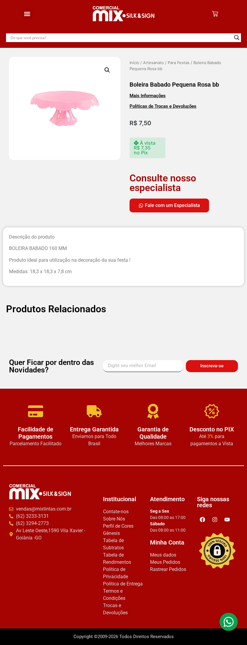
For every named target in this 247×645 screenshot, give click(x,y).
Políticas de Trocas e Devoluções (163, 106)
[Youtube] (227, 519)
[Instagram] (214, 519)
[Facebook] (202, 519)
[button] (27, 14)
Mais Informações (148, 95)
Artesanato (153, 62)
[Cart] (215, 13)
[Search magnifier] (237, 37)
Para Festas (178, 62)
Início (134, 62)
